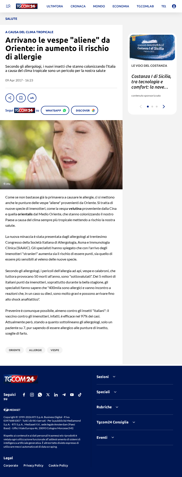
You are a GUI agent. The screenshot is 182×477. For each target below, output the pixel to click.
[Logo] (27, 6)
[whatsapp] (40, 394)
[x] (48, 394)
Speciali (103, 392)
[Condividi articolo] (9, 97)
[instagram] (32, 394)
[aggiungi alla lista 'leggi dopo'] (21, 97)
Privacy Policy (33, 465)
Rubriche (104, 407)
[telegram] (64, 394)
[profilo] (174, 6)
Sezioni (103, 377)
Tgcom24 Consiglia (113, 422)
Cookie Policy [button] (58, 465)
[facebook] (24, 394)
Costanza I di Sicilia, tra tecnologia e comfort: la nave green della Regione (151, 84)
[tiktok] (80, 394)
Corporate (11, 465)
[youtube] (72, 394)
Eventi (102, 437)
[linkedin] (56, 394)
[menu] (8, 6)
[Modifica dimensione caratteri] (32, 97)
